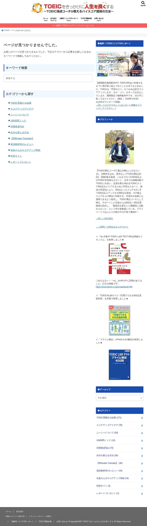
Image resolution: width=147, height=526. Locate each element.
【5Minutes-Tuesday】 (22, 138)
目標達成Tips (17, 126)
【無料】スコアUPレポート (69, 19)
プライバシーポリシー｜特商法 (40, 516)
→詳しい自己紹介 (104, 218)
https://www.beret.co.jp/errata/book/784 (114, 287)
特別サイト (16, 156)
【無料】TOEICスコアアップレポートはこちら (74, 25)
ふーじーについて (19, 114)
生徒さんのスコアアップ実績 (25, 150)
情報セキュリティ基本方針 (15, 516)
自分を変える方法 (19, 132)
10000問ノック (18, 120)
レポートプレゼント (20, 162)
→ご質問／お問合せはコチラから (112, 227)
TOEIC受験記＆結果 (20, 103)
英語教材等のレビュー (21, 144)
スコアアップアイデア (21, 109)
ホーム (45, 19)
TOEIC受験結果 (86, 19)
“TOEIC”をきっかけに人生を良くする (97, 521)
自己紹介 (53, 19)
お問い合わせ (99, 19)
